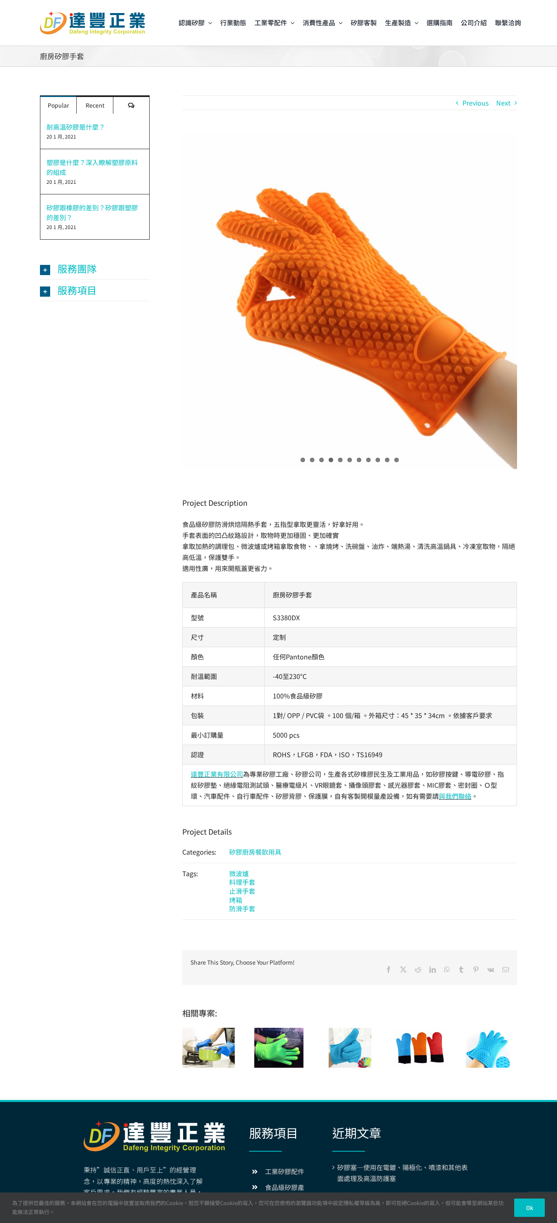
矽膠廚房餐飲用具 (255, 852)
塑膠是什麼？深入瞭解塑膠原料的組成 (92, 167)
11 (396, 460)
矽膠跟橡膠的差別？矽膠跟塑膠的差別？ (92, 212)
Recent (95, 105)
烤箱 (235, 900)
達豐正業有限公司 (217, 774)
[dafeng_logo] (92, 14)
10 (387, 460)
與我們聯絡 (455, 796)
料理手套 (242, 882)
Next (503, 103)
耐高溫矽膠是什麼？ (75, 127)
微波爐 (239, 873)
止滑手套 (242, 891)
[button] (95, 268)
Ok (529, 1208)
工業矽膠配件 (284, 1171)
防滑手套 (242, 908)
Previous (475, 103)
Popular (58, 105)
